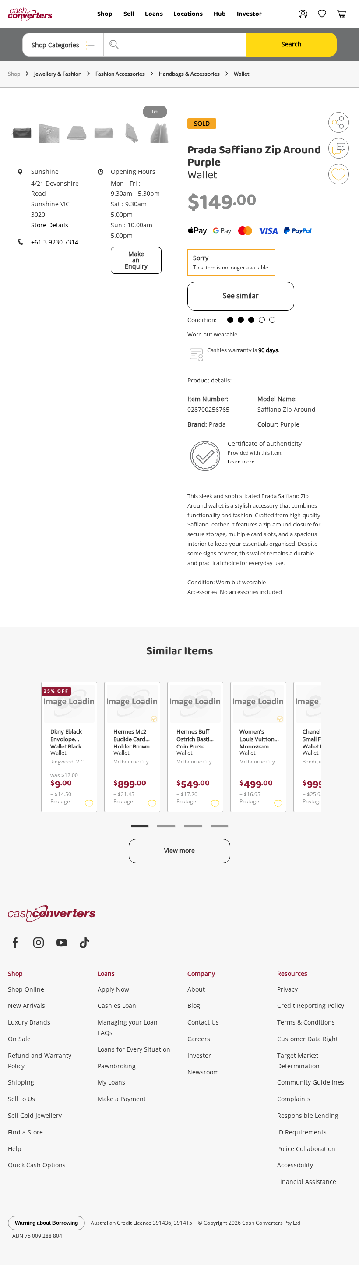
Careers (198, 1039)
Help (14, 1149)
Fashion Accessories (120, 74)
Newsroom (203, 1072)
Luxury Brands (29, 1022)
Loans (154, 14)
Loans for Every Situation (134, 1049)
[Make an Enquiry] (338, 148)
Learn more (241, 461)
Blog (193, 1005)
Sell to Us (21, 1099)
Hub (220, 14)
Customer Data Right (307, 1039)
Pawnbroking (117, 1066)
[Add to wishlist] (338, 174)
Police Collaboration (306, 1149)
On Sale (19, 1039)
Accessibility (295, 1165)
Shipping (21, 1082)
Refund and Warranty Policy (39, 1060)
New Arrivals (26, 1005)
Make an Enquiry (136, 260)
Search (292, 44)
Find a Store (25, 1132)
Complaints (293, 1099)
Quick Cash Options (37, 1165)
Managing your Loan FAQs (128, 1027)
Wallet (241, 74)
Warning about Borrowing (46, 1223)
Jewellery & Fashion (57, 74)
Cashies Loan (117, 1005)
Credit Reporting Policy (310, 1005)
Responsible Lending (307, 1115)
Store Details (49, 225)
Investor (249, 14)
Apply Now (113, 989)
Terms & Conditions (306, 1022)
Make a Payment (122, 1099)
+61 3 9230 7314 (54, 242)
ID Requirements (302, 1132)
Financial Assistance (306, 1181)
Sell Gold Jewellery (35, 1115)
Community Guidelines (310, 1082)
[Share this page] (338, 122)
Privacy (287, 989)
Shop (105, 14)
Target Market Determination (298, 1060)
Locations (188, 14)
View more (179, 850)
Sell (128, 14)
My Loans (111, 1082)
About (196, 989)
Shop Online (26, 989)
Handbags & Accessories (189, 74)
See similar (241, 295)
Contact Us (203, 1022)
